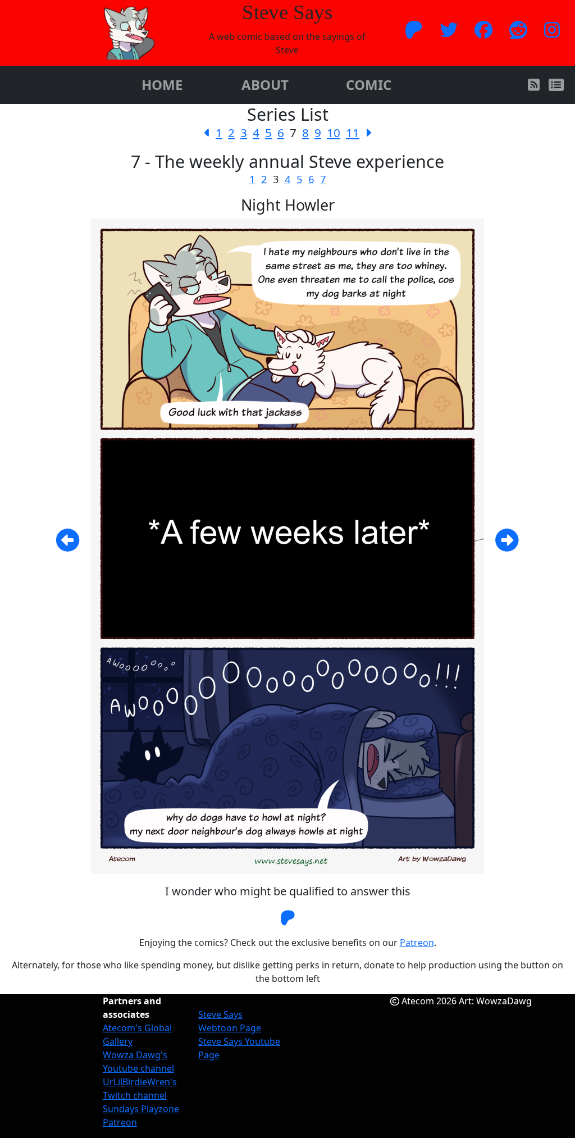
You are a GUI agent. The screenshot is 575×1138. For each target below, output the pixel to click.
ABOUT (265, 84)
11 (352, 132)
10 (333, 132)
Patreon (417, 942)
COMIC (368, 84)
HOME (162, 84)
